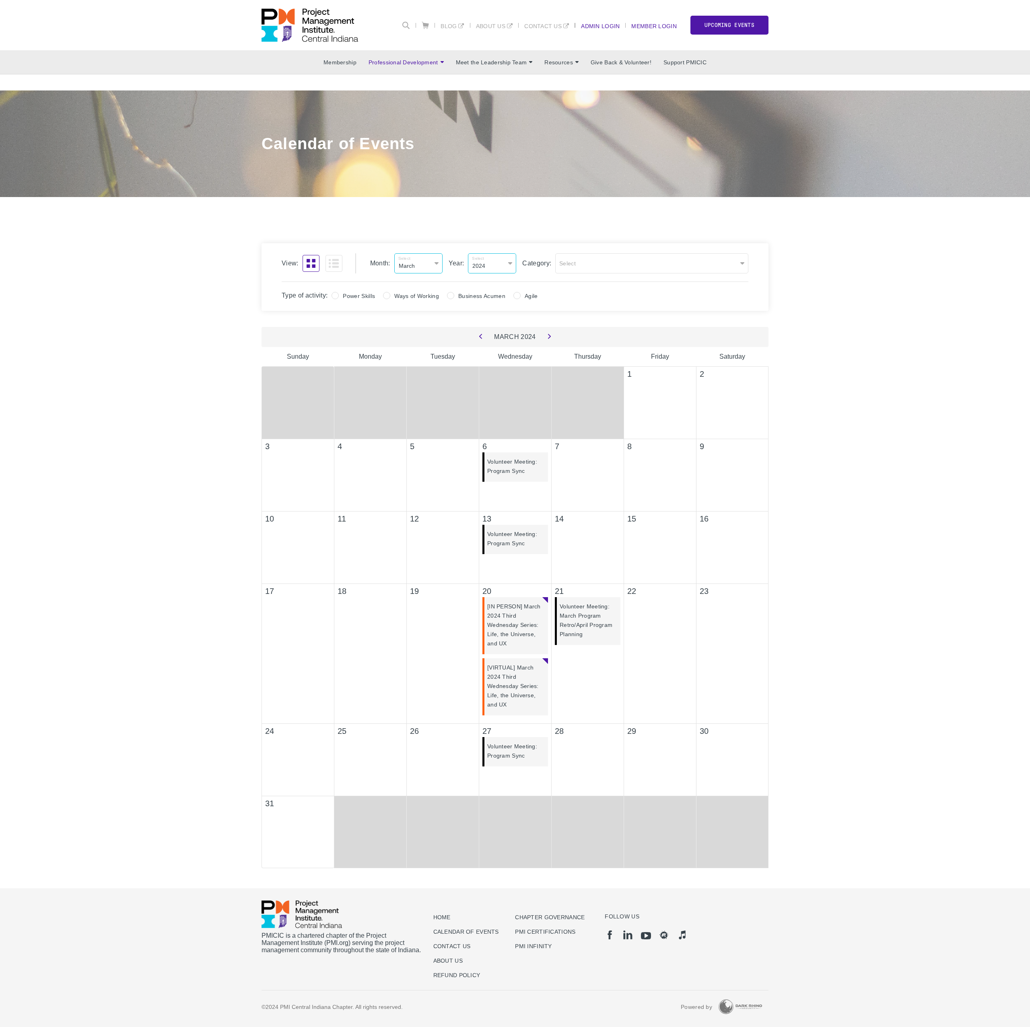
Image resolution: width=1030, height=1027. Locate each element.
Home (442, 917)
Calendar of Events (466, 931)
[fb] (610, 934)
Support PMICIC (685, 62)
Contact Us (543, 26)
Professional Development (403, 62)
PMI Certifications (545, 931)
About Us (490, 26)
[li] (628, 934)
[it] (682, 934)
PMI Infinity (533, 946)
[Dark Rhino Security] (740, 1006)
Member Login (653, 26)
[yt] (646, 935)
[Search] (406, 25)
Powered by (696, 1007)
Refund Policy (456, 975)
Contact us (452, 946)
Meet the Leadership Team (491, 62)
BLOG (449, 26)
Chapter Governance (550, 917)
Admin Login (600, 26)
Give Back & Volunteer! (621, 62)
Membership (339, 62)
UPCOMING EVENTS (729, 25)
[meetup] (664, 934)
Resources (558, 62)
